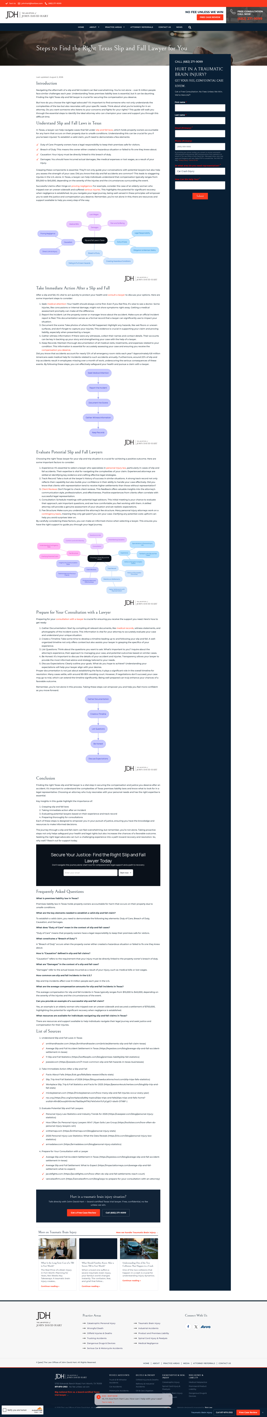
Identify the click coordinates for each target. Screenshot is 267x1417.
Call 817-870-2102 (224, 1412)
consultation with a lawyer (70, 619)
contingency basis (51, 514)
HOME (81, 27)
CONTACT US (165, 27)
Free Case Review (210, 17)
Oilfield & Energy (145, 1375)
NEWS (179, 27)
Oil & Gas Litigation (144, 1391)
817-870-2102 (61, 1387)
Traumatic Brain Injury (201, 1412)
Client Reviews (49, 489)
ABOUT (93, 27)
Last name (180, 114)
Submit (200, 196)
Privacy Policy (183, 160)
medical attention (56, 304)
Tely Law (208, 1407)
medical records (125, 628)
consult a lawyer (116, 295)
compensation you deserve (56, 350)
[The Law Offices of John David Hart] (71, 1376)
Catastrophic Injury (171, 1382)
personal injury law (116, 468)
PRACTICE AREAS (113, 27)
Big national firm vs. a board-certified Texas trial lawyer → (77, 1393)
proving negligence (81, 186)
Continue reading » (50, 1286)
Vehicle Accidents (119, 1375)
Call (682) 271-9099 (116, 1212)
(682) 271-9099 (193, 61)
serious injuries (92, 189)
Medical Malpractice (198, 1382)
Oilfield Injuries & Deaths (147, 1380)
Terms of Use (193, 160)
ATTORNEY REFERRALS (141, 27)
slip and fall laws (104, 130)
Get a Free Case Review (83, 1212)
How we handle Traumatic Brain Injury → (137, 1232)
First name (181, 102)
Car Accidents (115, 1386)
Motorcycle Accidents (118, 1391)
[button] (190, 27)
